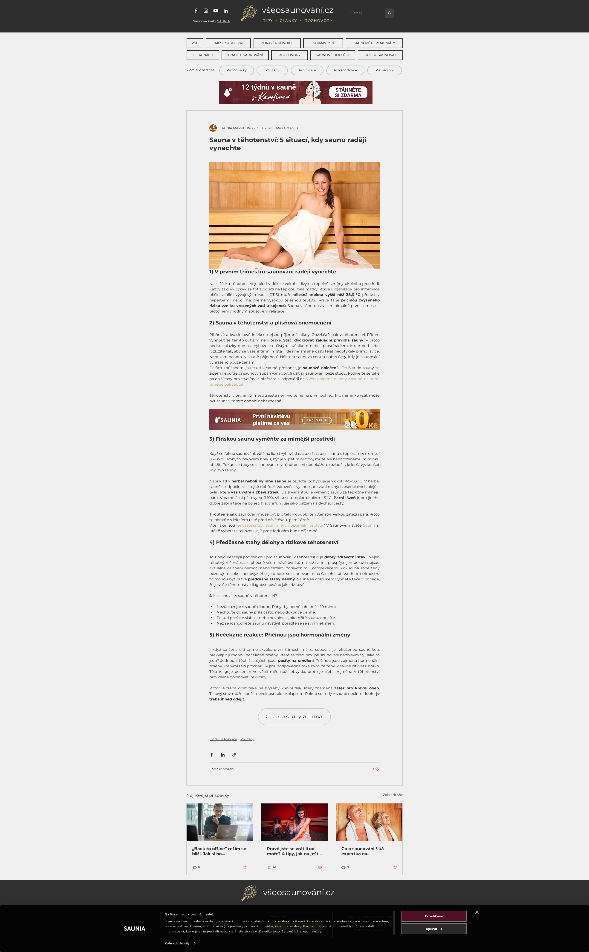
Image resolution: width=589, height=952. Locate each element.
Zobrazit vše (393, 795)
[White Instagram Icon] (206, 11)
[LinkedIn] (225, 11)
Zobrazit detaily (177, 943)
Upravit (431, 929)
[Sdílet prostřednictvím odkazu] (234, 755)
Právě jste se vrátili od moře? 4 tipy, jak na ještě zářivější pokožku (294, 851)
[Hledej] (389, 13)
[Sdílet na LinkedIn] (223, 755)
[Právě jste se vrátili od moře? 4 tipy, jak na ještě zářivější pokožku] (294, 822)
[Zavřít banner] (477, 912)
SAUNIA (223, 21)
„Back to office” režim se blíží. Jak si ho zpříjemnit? (219, 851)
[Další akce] (377, 128)
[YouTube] (216, 11)
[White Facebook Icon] (196, 11)
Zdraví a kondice (223, 739)
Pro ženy (247, 739)
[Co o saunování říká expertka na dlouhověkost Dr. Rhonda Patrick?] (369, 822)
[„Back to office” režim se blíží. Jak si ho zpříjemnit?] (220, 822)
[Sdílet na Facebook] (211, 755)
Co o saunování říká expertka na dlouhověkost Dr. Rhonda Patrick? (368, 851)
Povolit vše (434, 916)
